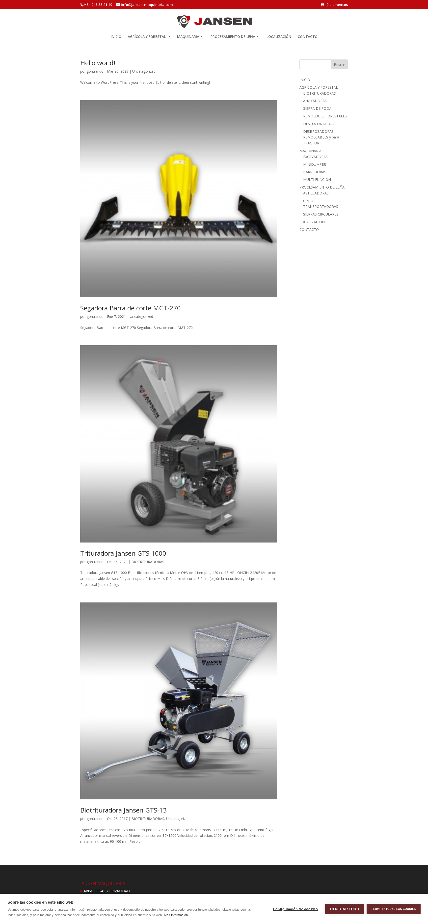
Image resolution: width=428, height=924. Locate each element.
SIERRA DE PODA (317, 108)
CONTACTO (308, 37)
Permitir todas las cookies (394, 908)
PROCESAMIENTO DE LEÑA (233, 37)
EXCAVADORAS (315, 156)
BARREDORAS (314, 171)
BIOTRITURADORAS (148, 561)
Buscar (339, 64)
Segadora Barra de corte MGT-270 (130, 307)
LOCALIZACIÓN (279, 37)
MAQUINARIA (188, 37)
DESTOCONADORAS (320, 123)
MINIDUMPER (314, 164)
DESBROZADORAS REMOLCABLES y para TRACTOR (321, 137)
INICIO (116, 37)
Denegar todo (344, 909)
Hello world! (97, 62)
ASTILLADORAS (316, 193)
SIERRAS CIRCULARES (320, 214)
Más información (176, 915)
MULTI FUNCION (317, 179)
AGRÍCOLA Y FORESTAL (147, 37)
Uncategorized (144, 71)
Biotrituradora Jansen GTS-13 (123, 810)
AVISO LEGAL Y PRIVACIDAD (107, 891)
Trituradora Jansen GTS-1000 (123, 553)
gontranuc (95, 71)
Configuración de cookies (295, 909)
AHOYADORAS (315, 100)
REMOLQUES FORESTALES (325, 116)
